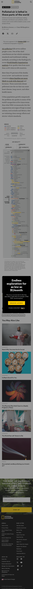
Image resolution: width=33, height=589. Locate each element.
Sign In (22, 308)
